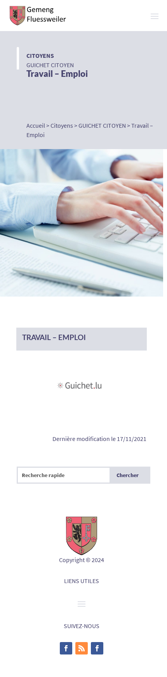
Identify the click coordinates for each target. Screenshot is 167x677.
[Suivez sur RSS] (81, 648)
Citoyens (40, 55)
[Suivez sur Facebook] (66, 648)
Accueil (35, 125)
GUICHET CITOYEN (50, 65)
